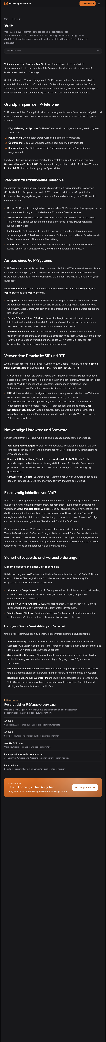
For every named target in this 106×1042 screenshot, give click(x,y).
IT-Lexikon (16, 19)
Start (6, 19)
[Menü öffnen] (99, 3)
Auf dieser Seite (14, 51)
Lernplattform (86, 3)
